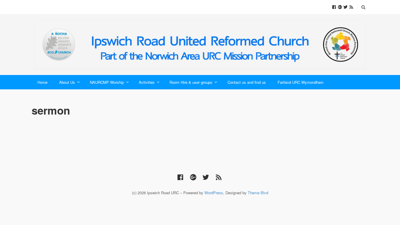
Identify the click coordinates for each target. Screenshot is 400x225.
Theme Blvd (258, 192)
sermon (51, 110)
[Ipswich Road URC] (200, 44)
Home (42, 82)
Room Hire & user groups (191, 82)
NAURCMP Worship (107, 82)
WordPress (213, 192)
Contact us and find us (247, 82)
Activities (147, 82)
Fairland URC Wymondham (301, 82)
